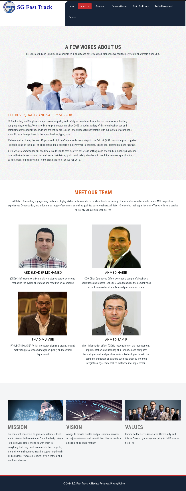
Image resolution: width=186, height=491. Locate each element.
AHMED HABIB (116, 272)
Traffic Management (164, 6)
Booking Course (119, 6)
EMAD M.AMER (43, 339)
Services (100, 6)
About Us (84, 6)
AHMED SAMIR (116, 339)
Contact (72, 17)
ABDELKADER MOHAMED (43, 272)
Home (71, 6)
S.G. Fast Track (80, 483)
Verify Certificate (141, 6)
